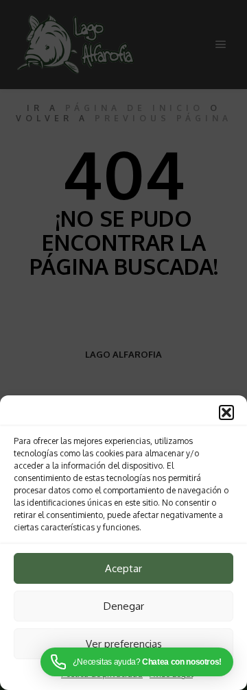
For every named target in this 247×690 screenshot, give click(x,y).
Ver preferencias (124, 643)
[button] (226, 412)
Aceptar (123, 568)
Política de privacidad (102, 674)
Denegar (124, 606)
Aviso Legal (171, 674)
